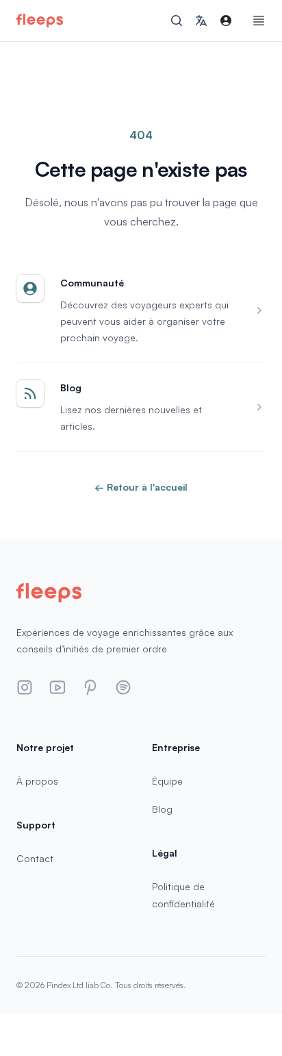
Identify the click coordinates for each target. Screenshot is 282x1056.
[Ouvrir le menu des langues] (201, 20)
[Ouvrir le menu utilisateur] (226, 20)
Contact (34, 858)
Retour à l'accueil (141, 487)
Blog (162, 809)
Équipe (167, 781)
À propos (37, 781)
